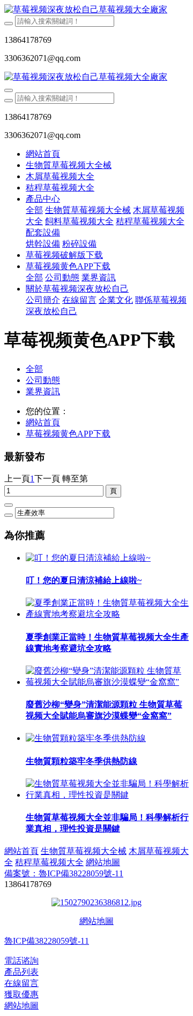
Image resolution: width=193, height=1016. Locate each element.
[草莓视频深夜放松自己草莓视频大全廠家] (96, 10)
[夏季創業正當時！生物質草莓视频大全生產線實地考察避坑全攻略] (107, 613)
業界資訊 (43, 391)
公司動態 (43, 380)
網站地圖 (96, 921)
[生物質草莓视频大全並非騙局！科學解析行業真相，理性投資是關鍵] (107, 794)
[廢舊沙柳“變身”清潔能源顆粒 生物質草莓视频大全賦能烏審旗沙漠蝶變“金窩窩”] (107, 681)
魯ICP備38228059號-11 (46, 940)
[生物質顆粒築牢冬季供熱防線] (86, 738)
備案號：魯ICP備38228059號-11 (63, 873)
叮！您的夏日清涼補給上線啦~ (84, 580)
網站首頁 (43, 153)
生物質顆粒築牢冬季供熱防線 (81, 761)
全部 (34, 210)
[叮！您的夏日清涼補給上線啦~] (88, 557)
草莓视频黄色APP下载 (68, 433)
